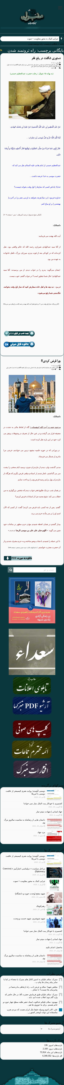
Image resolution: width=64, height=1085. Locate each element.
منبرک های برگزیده (43, 66)
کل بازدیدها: (56, 1056)
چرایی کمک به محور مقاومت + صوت (42, 39)
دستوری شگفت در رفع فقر (46, 58)
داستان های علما (34, 65)
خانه (62, 44)
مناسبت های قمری (56, 66)
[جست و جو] (10, 570)
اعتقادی (53, 367)
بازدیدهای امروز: (55, 1045)
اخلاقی (57, 65)
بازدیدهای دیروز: (55, 1049)
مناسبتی (50, 66)
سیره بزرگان (24, 65)
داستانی (29, 65)
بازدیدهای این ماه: (54, 1052)
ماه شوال (9, 65)
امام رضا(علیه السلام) (46, 367)
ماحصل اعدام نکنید (54, 947)
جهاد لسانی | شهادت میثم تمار (49, 812)
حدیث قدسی (42, 65)
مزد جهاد (41, 832)
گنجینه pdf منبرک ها (16, 65)
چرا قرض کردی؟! (51, 361)
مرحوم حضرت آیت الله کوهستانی (46, 427)
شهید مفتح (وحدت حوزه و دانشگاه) (30, 893)
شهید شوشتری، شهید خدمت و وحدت (29, 918)
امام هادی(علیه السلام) (50, 65)
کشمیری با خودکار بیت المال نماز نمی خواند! (42, 803)
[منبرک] (32, 16)
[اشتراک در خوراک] (1, 50)
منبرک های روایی (35, 66)
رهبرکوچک (40, 906)
